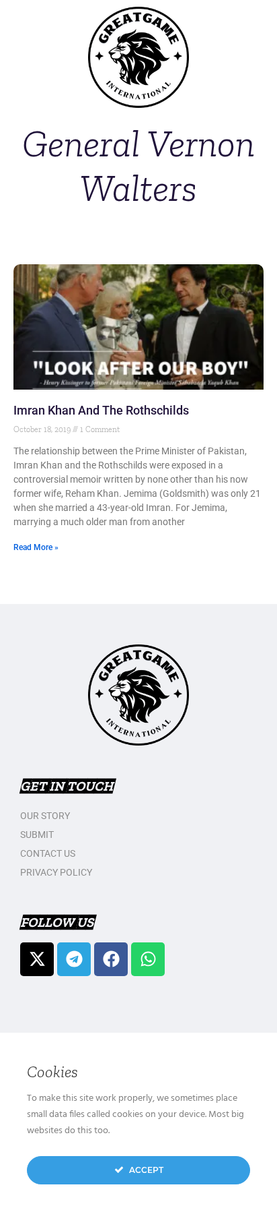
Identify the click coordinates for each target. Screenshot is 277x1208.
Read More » (35, 547)
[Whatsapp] (148, 959)
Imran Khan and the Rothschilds (101, 410)
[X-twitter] (37, 959)
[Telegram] (74, 959)
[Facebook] (111, 959)
